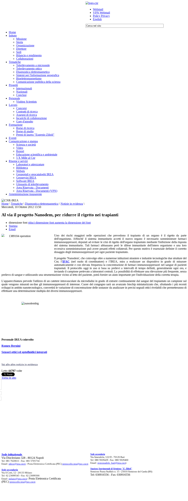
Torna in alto (8, 377)
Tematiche (17, 203)
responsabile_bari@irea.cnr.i (111, 463)
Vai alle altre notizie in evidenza (19, 364)
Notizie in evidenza (72, 203)
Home (5, 203)
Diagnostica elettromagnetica (41, 203)
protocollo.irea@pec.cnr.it (75, 463)
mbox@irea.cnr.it (17, 463)
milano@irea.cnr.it (18, 478)
